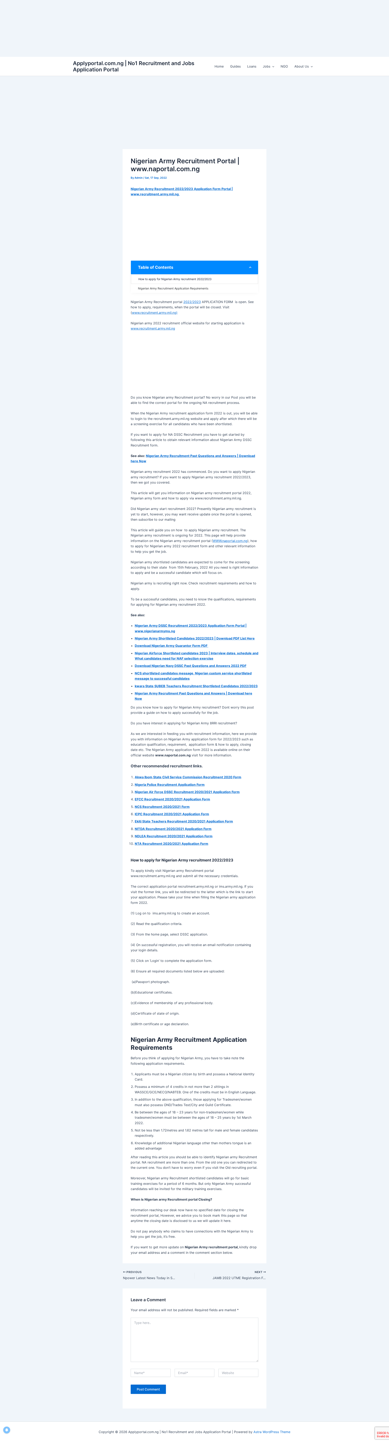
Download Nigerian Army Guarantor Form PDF (171, 646)
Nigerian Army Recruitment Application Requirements (173, 288)
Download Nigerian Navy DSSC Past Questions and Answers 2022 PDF (190, 666)
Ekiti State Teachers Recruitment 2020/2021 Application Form (184, 821)
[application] (272, 66)
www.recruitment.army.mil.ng (153, 328)
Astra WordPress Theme (271, 1432)
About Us (301, 66)
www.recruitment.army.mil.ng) (154, 313)
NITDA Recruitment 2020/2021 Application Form (173, 829)
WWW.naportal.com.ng (230, 541)
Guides (235, 66)
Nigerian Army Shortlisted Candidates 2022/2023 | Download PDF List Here (195, 638)
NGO (284, 66)
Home (219, 66)
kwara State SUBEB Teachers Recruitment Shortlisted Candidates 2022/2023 (196, 686)
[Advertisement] (121, 28)
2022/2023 (192, 302)
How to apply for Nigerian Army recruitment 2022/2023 (175, 279)
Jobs (266, 66)
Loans (251, 66)
